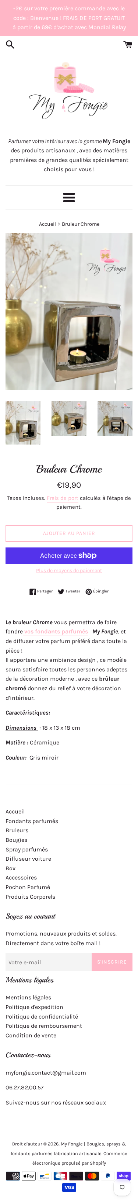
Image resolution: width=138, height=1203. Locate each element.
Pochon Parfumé (28, 887)
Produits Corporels (30, 896)
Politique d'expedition (34, 1006)
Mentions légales (28, 997)
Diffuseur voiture (28, 858)
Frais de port (62, 498)
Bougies (16, 839)
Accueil (15, 811)
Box (10, 868)
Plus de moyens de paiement (69, 570)
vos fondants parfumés (55, 631)
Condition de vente (31, 1035)
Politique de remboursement (44, 1025)
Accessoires (21, 877)
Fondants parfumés (32, 821)
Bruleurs (17, 830)
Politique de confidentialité (42, 1016)
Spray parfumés (27, 849)
